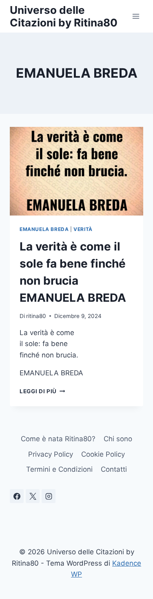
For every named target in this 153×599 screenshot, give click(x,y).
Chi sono (118, 439)
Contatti (114, 469)
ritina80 (36, 316)
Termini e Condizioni (59, 469)
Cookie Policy (103, 454)
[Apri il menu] (135, 16)
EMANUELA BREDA (44, 229)
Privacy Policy (50, 454)
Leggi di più (42, 391)
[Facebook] (17, 496)
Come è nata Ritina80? (58, 439)
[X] (33, 496)
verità (83, 229)
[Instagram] (48, 496)
